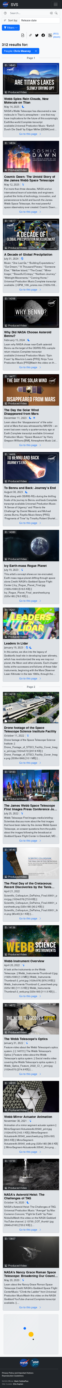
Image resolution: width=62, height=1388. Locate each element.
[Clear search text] (50, 13)
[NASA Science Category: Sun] (34, 418)
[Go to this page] (31, 78)
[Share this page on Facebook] (43, 35)
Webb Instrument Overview (24, 961)
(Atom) (56, 36)
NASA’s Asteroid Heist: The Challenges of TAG (24, 1196)
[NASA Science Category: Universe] (23, 184)
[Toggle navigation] (55, 4)
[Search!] (56, 13)
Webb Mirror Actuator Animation (28, 1116)
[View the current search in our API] (22, 35)
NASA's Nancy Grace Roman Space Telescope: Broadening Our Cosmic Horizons (30, 1274)
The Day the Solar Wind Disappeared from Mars (21, 411)
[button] (36, 51)
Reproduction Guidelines (13, 1376)
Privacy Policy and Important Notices (17, 1373)
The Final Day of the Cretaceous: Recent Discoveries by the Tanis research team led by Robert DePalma (28, 885)
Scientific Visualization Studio (14, 4)
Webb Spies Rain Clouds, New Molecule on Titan (26, 100)
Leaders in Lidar (16, 643)
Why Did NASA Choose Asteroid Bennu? (27, 334)
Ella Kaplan (18, 1384)
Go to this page (28, 134)
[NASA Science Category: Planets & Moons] (23, 106)
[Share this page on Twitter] (36, 35)
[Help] (5, 13)
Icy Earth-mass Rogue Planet (25, 565)
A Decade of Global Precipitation (28, 254)
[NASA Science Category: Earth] (22, 258)
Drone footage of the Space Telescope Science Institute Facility (30, 729)
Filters (11, 27)
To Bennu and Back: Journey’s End (30, 487)
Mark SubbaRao (21, 1381)
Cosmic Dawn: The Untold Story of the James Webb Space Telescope (29, 178)
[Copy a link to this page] (30, 35)
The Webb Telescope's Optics (26, 1038)
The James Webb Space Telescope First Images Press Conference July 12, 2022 (30, 807)
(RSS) (56, 33)
